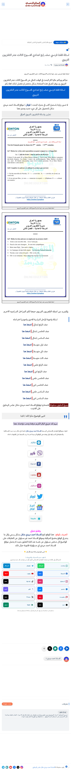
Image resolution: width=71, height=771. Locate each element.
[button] (61, 648)
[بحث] (3, 4)
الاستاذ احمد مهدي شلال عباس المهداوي (44, 767)
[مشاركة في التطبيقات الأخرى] (44, 648)
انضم (40, 589)
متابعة (40, 573)
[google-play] (7, 767)
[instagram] (21, 767)
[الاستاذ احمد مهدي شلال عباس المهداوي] (35, 4)
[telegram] (3, 767)
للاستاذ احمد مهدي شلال (33, 431)
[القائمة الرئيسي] (67, 4)
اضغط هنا (27, 324)
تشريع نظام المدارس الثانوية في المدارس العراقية (39, 42)
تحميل (6, 605)
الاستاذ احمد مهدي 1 (59, 65)
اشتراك (6, 573)
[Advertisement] (35, 25)
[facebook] (14, 767)
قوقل (28, 105)
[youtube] (10, 767)
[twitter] (18, 767)
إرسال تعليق (63, 712)
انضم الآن (41, 566)
